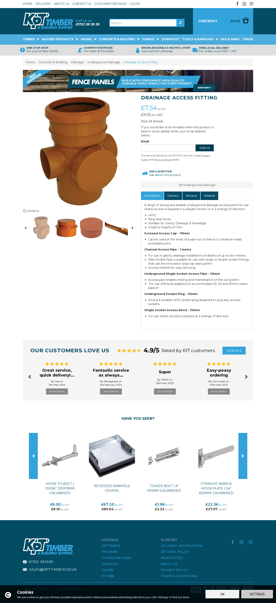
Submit (205, 148)
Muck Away (230, 39)
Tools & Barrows (198, 39)
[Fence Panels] (138, 81)
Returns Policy (175, 552)
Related (209, 196)
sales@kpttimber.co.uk (53, 569)
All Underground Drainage (197, 185)
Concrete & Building (117, 39)
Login (135, 4)
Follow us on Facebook (237, 3)
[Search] (180, 23)
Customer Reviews (110, 4)
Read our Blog (244, 3)
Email (145, 141)
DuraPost (170, 39)
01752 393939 (41, 562)
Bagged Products (58, 39)
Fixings (148, 39)
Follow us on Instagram (251, 3)
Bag (238, 21)
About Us (169, 564)
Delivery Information (181, 546)
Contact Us (81, 4)
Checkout (208, 21)
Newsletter (172, 558)
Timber (29, 39)
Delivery (173, 196)
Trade (247, 39)
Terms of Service (163, 159)
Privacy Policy (174, 570)
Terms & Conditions (179, 576)
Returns (191, 196)
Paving (86, 39)
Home (28, 4)
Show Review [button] (57, 391)
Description (152, 196)
